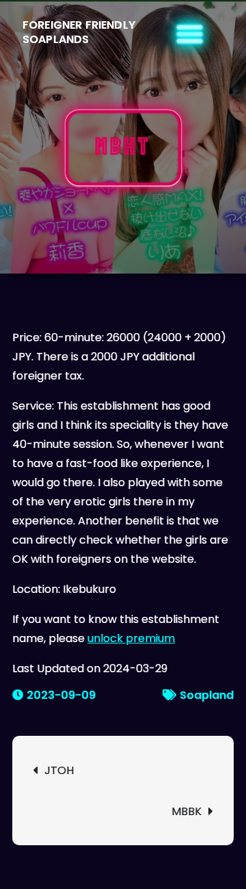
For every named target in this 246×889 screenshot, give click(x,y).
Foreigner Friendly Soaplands (79, 32)
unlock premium (131, 638)
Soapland (207, 695)
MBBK (187, 811)
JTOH (59, 770)
